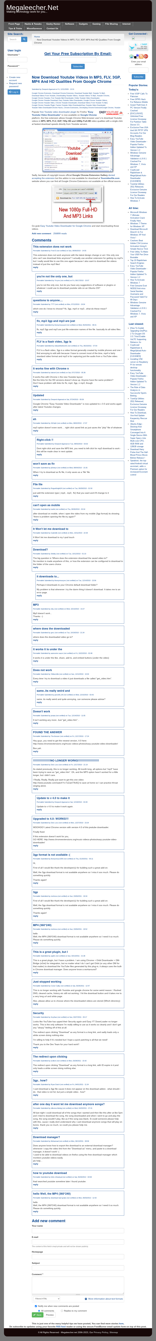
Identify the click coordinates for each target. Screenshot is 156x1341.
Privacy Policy (101, 1332)
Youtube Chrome (103, 96)
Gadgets (83, 24)
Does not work (42, 670)
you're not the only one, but (55, 276)
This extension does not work (52, 246)
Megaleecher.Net (32, 6)
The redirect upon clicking (50, 1056)
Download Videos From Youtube (43, 96)
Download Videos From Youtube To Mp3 (92, 103)
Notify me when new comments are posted (58, 1306)
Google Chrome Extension (41, 93)
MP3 (36, 604)
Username (13, 55)
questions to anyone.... (48, 300)
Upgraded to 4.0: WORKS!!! (51, 818)
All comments (47, 1311)
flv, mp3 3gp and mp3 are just (56, 321)
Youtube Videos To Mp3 (87, 96)
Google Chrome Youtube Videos (95, 100)
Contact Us (52, 28)
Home (37, 36)
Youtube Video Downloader (42, 108)
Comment (37, 1274)
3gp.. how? (40, 1080)
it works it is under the (47, 649)
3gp (35, 892)
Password (13, 66)
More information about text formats (105, 1299)
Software (69, 24)
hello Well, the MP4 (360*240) (52, 1193)
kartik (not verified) (58, 509)
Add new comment (41, 233)
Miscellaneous (34, 28)
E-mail (35, 1237)
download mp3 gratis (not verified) (63, 1198)
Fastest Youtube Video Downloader (69, 105)
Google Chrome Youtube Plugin (43, 105)
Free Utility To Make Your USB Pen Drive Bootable (139, 255)
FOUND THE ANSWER (47, 732)
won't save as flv (44, 463)
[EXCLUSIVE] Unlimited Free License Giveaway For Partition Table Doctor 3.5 (138, 119)
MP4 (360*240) (42, 925)
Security (38, 1013)
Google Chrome (107, 108)
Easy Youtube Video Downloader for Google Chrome (65, 226)
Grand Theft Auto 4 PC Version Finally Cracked (138, 108)
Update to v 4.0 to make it (53, 798)
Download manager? (46, 1137)
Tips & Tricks (15, 28)
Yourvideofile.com (110, 178)
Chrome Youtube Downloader (66, 103)
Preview (50, 1315)
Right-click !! (45, 440)
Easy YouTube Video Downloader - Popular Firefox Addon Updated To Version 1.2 (138, 144)
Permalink (36, 251)
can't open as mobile (46, 505)
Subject (36, 1263)
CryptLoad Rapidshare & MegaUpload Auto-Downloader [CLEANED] (138, 175)
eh (34, 419)
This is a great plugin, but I (50, 952)
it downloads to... (48, 576)
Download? (40, 549)
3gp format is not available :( (51, 854)
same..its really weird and (53, 690)
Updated (38, 395)
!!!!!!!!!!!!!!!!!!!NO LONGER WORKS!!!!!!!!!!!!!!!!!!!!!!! (66, 760)
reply (35, 267)
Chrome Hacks (57, 108)
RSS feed (61, 1326)
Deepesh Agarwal (48, 89)
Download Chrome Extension (63, 93)
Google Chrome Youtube (41, 98)
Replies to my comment (75, 1311)
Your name (37, 1226)
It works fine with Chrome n (51, 368)
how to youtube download (50, 1173)
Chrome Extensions (71, 108)
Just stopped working (47, 981)
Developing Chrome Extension (90, 108)
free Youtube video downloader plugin (58, 112)
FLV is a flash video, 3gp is (54, 341)
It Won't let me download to (50, 529)
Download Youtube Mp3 (83, 93)
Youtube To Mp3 (99, 93)
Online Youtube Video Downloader (86, 98)
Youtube (117, 108)
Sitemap (114, 1332)
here (121, 1323)
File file (38, 484)
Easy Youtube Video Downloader (71, 100)
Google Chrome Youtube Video (43, 103)
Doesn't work (41, 711)
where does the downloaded (51, 628)
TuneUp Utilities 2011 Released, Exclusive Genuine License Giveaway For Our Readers (138, 189)
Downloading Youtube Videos (67, 96)
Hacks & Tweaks (33, 24)
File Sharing (111, 24)
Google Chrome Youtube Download (45, 100)
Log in (15, 92)
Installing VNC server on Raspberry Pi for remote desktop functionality (139, 364)
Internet (126, 24)
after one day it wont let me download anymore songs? (69, 1104)
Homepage (37, 1252)
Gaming (96, 24)
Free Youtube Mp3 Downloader (62, 98)
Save (38, 1315)
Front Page (14, 24)
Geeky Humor (53, 24)
